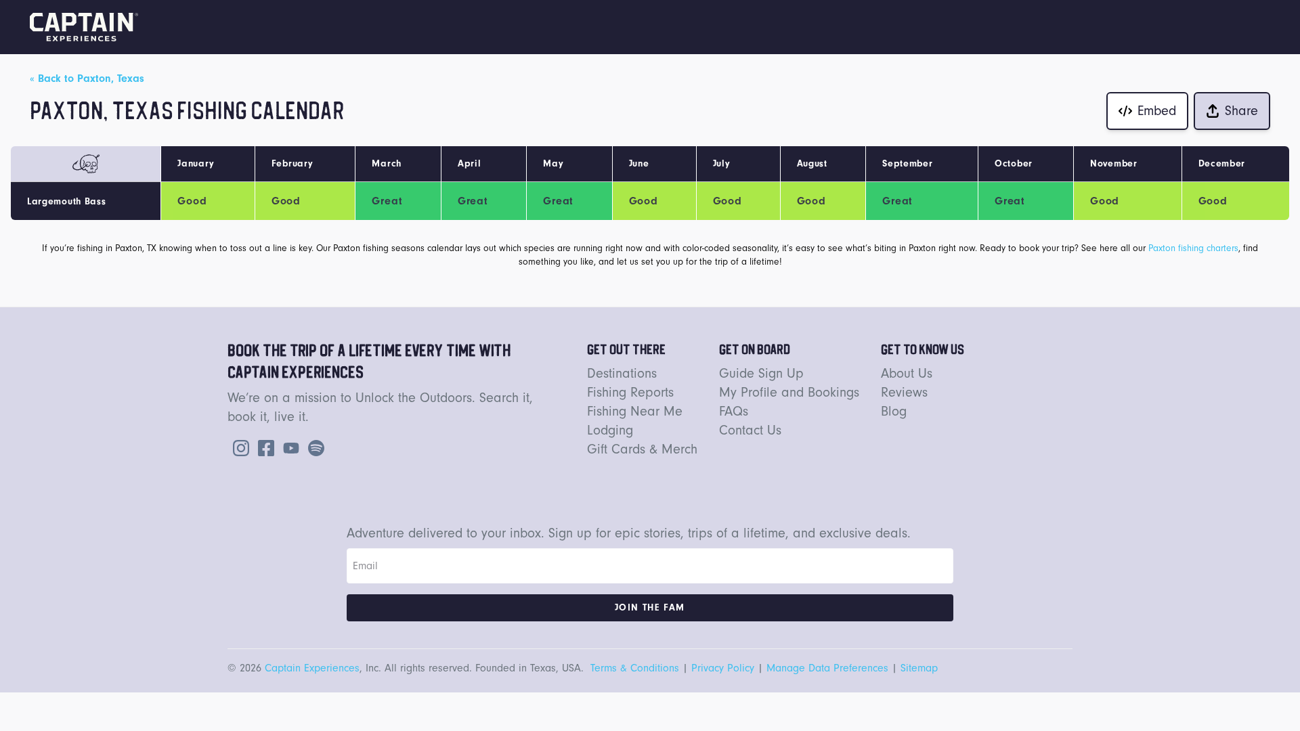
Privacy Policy (722, 668)
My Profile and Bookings (789, 392)
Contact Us (750, 430)
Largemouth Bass (66, 201)
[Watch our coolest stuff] (288, 447)
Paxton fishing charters (1193, 248)
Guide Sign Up (761, 373)
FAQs (733, 411)
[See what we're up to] (238, 447)
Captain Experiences (312, 668)
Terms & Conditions (634, 668)
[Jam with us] (313, 447)
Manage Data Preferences (827, 668)
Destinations (622, 373)
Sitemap (919, 668)
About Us (906, 373)
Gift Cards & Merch (642, 449)
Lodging (610, 430)
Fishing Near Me (634, 411)
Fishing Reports (630, 392)
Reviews (904, 392)
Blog (894, 411)
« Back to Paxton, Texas (87, 78)
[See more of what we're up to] (263, 447)
